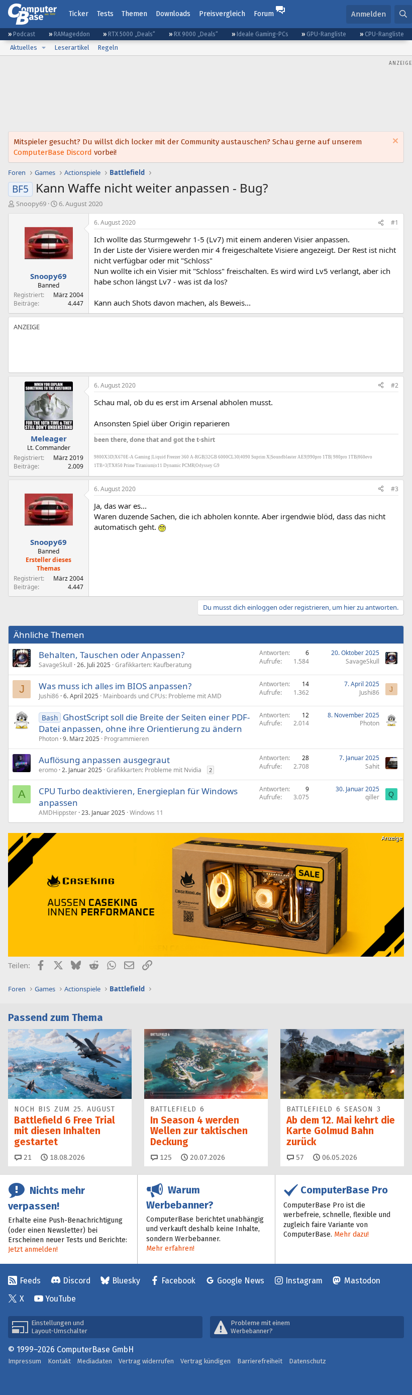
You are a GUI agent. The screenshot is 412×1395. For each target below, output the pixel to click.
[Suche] (403, 14)
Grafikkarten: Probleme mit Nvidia (154, 770)
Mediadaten (94, 1361)
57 (299, 1157)
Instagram (304, 1280)
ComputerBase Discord (53, 152)
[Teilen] (380, 223)
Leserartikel (71, 47)
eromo (48, 770)
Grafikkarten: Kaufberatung (153, 665)
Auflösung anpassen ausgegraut (104, 760)
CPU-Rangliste (384, 34)
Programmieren (126, 738)
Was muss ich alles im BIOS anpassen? (115, 686)
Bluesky (126, 1280)
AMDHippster (58, 812)
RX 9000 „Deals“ (196, 34)
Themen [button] (134, 14)
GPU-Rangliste (326, 34)
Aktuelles (23, 47)
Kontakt (59, 1361)
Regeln (107, 47)
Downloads (173, 14)
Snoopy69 (31, 203)
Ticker (78, 14)
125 (165, 1157)
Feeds (30, 1280)
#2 (394, 385)
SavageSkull (55, 665)
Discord (76, 1280)
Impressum (24, 1361)
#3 (394, 489)
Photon (48, 738)
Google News (240, 1280)
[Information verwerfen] (394, 142)
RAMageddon (72, 34)
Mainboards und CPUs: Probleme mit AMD (162, 696)
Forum (264, 14)
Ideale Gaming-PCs (262, 34)
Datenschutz (307, 1361)
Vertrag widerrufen (146, 1361)
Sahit (372, 766)
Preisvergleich (222, 14)
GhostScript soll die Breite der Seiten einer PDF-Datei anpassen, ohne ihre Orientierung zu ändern (144, 723)
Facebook (178, 1280)
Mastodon (362, 1280)
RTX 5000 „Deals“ (131, 34)
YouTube (60, 1299)
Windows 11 (146, 812)
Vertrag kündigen (205, 1361)
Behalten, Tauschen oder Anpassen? (111, 655)
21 (27, 1157)
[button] (43, 47)
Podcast (24, 34)
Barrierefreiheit (259, 1361)
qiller (372, 797)
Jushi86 (49, 696)
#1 (394, 222)
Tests (105, 14)
